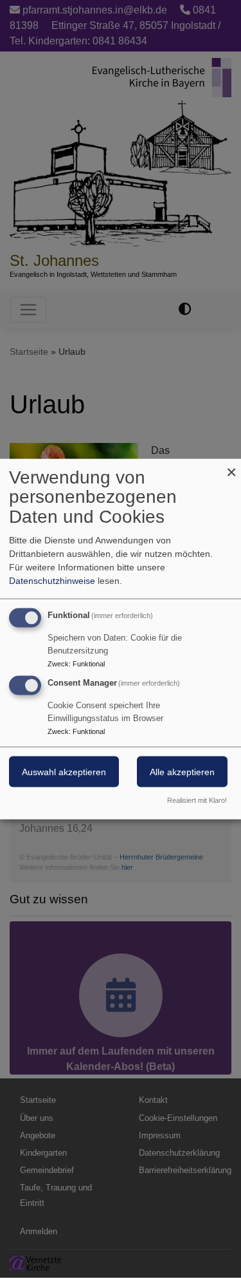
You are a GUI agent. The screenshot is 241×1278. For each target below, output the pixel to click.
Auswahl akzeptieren (64, 772)
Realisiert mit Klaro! (197, 800)
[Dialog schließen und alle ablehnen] (231, 466)
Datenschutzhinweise (52, 580)
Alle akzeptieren (182, 772)
